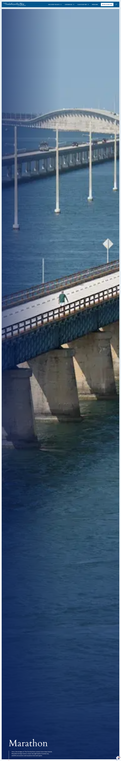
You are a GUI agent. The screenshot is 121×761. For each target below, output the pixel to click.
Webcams (95, 4)
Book (107, 4)
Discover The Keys (54, 4)
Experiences (68, 4)
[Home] (14, 4)
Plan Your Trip (82, 4)
